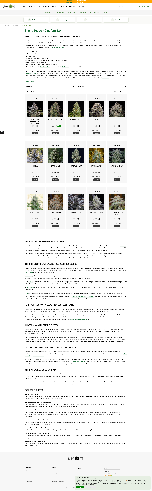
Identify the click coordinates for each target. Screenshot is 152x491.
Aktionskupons (55, 472)
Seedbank (123, 246)
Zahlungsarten (29, 474)
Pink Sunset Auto (45, 67)
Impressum (28, 479)
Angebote (54, 6)
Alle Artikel (28, 477)
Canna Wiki (81, 6)
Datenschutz (54, 477)
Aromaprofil (105, 78)
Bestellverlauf (81, 471)
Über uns (28, 470)
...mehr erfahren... (30, 81)
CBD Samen (83, 12)
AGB (53, 479)
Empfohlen (72, 6)
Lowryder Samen (59, 12)
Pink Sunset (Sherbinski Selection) (83, 297)
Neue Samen (63, 6)
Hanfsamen (47, 12)
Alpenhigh (106, 471)
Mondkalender (29, 481)
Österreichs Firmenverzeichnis (110, 473)
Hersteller (29, 86)
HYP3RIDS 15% (70, 1)
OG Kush (30, 282)
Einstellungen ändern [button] (90, 487)
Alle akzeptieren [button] (80, 487)
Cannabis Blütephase (78, 361)
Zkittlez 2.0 (65, 67)
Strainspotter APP (56, 474)
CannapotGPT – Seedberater (58, 481)
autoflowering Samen (58, 47)
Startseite (7, 25)
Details (35, 133)
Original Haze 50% (70, 2)
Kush (26, 272)
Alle (115, 91)
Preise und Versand (30, 472)
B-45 (26, 293)
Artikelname (81, 86)
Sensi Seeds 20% (81, 2)
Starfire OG (30, 287)
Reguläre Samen (94, 12)
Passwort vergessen (82, 473)
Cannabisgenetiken (30, 73)
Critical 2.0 (28, 276)
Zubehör (105, 12)
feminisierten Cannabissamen (78, 319)
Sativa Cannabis (38, 356)
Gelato (31, 272)
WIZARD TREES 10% (81, 1)
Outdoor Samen (72, 12)
